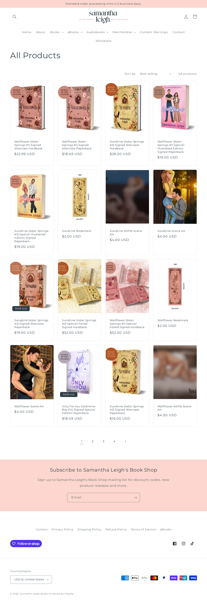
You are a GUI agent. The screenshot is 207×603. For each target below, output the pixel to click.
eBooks (165, 529)
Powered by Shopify (61, 593)
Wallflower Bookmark (172, 320)
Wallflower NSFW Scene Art (174, 408)
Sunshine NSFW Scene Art (126, 232)
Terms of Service (143, 529)
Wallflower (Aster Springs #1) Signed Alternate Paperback (77, 145)
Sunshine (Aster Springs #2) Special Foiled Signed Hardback (79, 324)
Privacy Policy (62, 529)
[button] (14, 16)
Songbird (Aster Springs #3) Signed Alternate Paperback (31, 324)
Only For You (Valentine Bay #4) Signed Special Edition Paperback (79, 410)
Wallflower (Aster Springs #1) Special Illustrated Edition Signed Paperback (170, 146)
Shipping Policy (89, 529)
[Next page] (125, 441)
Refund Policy (116, 529)
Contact (42, 529)
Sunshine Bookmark (76, 230)
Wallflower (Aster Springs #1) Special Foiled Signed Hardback (127, 324)
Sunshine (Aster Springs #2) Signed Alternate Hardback (127, 145)
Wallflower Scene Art (29, 406)
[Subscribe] (135, 497)
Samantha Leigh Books (34, 593)
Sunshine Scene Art (171, 230)
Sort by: (130, 74)
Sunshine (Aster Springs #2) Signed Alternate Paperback (127, 410)
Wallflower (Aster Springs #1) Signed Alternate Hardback (28, 145)
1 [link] (81, 441)
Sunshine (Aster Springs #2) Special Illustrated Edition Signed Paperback (31, 236)
